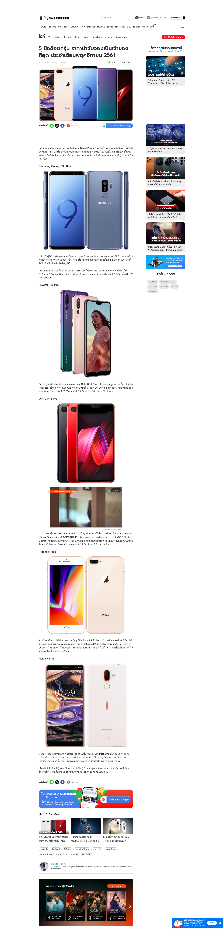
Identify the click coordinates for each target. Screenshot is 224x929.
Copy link (74, 126)
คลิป (129, 26)
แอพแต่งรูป (153, 282)
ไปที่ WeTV (116, 886)
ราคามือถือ (153, 286)
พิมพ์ (64, 62)
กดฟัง (114, 62)
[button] (102, 17)
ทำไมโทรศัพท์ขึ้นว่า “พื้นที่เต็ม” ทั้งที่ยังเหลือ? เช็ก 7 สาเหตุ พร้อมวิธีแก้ (165, 216)
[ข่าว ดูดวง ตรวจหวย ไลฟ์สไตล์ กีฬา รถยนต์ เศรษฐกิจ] (54, 18)
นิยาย (152, 26)
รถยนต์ (110, 26)
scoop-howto (72, 854)
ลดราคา (59, 854)
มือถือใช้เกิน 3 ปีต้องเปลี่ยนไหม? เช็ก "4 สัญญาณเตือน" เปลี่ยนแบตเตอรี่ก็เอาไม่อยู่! (165, 249)
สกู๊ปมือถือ (86, 854)
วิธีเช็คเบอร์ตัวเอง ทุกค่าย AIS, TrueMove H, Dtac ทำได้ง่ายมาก (163, 81)
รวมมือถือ (44, 849)
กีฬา (83, 26)
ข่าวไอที (175, 286)
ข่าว (59, 26)
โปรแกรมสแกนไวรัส (167, 282)
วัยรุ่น (122, 26)
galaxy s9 (97, 849)
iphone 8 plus (46, 854)
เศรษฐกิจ (91, 26)
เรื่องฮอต (52, 26)
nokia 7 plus (111, 849)
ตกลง (212, 922)
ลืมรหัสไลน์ (153, 291)
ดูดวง (66, 26)
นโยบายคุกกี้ (202, 925)
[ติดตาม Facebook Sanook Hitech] (165, 262)
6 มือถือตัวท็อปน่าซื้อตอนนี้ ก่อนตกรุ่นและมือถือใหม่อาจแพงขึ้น (165, 183)
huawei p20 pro (82, 849)
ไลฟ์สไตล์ (101, 26)
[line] (52, 126)
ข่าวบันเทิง (75, 26)
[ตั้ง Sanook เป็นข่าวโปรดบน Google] (86, 797)
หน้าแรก (43, 26)
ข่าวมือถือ (164, 286)
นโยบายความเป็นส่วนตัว (190, 925)
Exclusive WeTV (140, 26)
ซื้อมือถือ (67, 849)
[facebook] (62, 126)
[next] (130, 906)
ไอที (116, 26)
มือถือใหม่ (56, 849)
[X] (57, 126)
